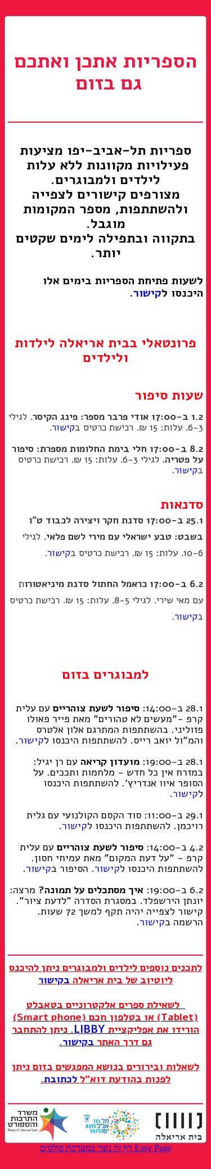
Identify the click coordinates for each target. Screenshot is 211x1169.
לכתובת (60, 1079)
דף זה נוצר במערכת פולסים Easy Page (106, 1148)
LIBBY (89, 1029)
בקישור (54, 980)
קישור (147, 293)
